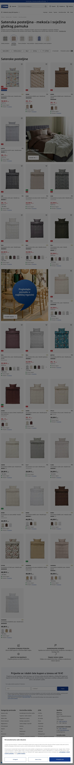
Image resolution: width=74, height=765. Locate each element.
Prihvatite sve (60, 759)
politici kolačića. (21, 753)
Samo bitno (38, 759)
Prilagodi (15, 759)
